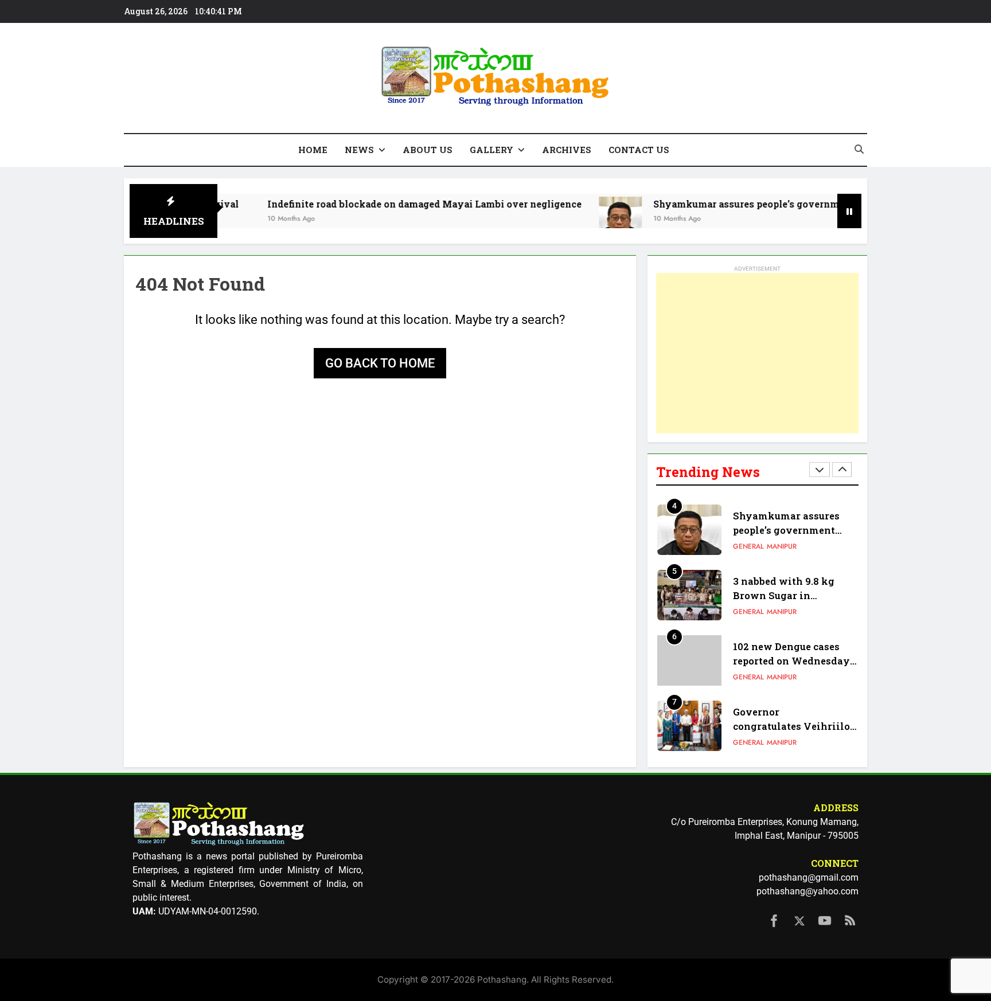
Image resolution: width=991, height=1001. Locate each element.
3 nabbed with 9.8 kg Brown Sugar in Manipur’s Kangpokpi (786, 595)
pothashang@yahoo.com (807, 891)
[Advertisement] (757, 353)
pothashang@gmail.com (809, 877)
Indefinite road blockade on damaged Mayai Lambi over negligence (394, 204)
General (748, 546)
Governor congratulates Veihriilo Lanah (791, 726)
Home (312, 149)
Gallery (491, 149)
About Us (427, 149)
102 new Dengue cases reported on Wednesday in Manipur (791, 660)
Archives (566, 149)
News (359, 149)
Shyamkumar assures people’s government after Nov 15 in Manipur (780, 204)
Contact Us (638, 149)
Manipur (782, 546)
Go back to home (380, 363)
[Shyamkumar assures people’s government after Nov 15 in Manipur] (590, 218)
